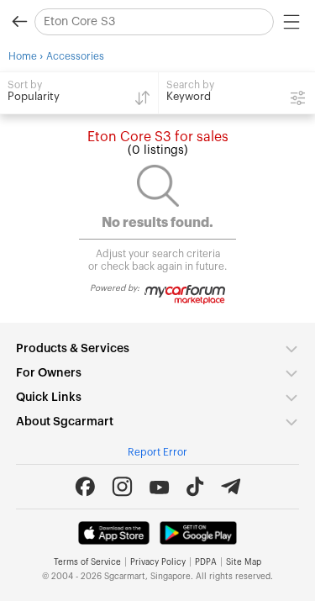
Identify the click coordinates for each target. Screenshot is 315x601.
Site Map (243, 562)
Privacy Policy (158, 562)
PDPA (206, 562)
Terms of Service (87, 562)
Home (22, 56)
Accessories (75, 56)
